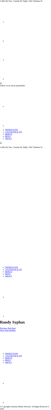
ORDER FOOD (11, 130)
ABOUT (8, 139)
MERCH (8, 134)
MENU (8, 136)
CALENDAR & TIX (13, 132)
